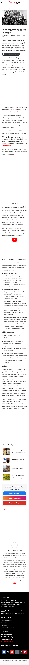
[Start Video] (14, 247)
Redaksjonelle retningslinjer (8, 627)
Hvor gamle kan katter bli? (19, 468)
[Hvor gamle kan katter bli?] (6, 468)
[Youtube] (12, 652)
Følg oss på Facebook (14, 493)
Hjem (3, 8)
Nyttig (8, 8)
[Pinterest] (25, 652)
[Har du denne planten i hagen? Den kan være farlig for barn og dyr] (6, 477)
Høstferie (4, 510)
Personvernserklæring (6, 620)
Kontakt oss (4, 625)
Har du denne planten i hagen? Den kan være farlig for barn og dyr (18, 477)
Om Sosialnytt (5, 597)
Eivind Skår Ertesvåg (9, 35)
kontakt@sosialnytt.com (7, 641)
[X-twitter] (8, 652)
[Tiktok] (17, 652)
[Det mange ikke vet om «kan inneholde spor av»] (6, 451)
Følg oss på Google (14, 502)
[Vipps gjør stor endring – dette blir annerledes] (6, 460)
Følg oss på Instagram (14, 498)
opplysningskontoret (14, 112)
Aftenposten (6, 146)
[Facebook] (4, 652)
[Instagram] (21, 652)
